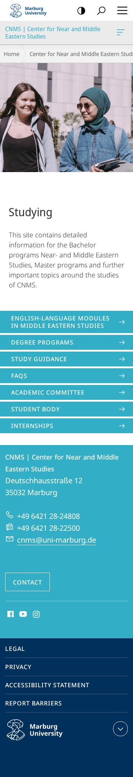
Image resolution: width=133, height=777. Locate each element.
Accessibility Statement (47, 685)
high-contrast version (81, 10)
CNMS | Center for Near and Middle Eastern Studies (122, 33)
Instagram (36, 614)
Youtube (22, 614)
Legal (15, 649)
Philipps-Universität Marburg (49, 741)
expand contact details (120, 728)
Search (101, 10)
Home (11, 53)
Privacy (18, 667)
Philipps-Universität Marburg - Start (31, 10)
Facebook (9, 614)
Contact (27, 582)
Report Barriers (33, 703)
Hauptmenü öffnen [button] (122, 10)
